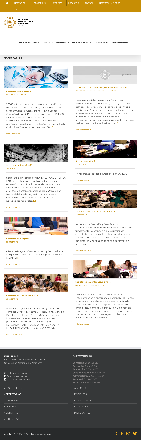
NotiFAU (10, 95)
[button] (132, 42)
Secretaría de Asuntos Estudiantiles (93, 282)
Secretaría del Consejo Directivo (22, 296)
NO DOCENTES (82, 400)
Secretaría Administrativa (18, 91)
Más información (13, 134)
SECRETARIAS (20, 95)
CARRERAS (12, 400)
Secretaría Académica (86, 161)
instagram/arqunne (17, 373)
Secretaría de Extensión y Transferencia (95, 211)
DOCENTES (80, 394)
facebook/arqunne (17, 376)
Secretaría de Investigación (19, 165)
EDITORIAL (12, 412)
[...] (51, 127)
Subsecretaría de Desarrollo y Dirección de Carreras (101, 87)
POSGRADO (12, 406)
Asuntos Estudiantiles (84, 285)
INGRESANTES (82, 412)
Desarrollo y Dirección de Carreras (89, 91)
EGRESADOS (81, 406)
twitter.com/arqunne (18, 379)
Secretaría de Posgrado (17, 238)
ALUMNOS (80, 388)
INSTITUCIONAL (14, 388)
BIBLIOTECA (12, 419)
